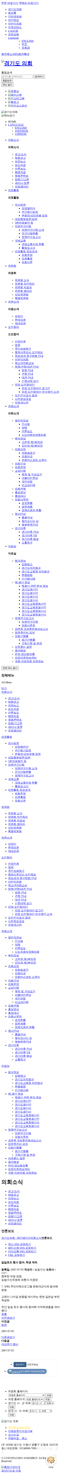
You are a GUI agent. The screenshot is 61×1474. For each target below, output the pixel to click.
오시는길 (13, 1434)
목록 (4, 1314)
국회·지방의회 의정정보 (29, 661)
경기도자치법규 (31, 568)
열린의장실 (21, 420)
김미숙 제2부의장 (32, 445)
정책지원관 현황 (31, 510)
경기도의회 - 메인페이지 (16, 1237)
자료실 (12, 546)
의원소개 (13, 301)
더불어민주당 (30, 478)
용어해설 (20, 650)
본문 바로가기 (9, 3)
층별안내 (27, 517)
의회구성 (20, 463)
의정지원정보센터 (26, 657)
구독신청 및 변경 (32, 643)
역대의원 (20, 323)
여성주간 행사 (9, 1344)
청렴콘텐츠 (21, 175)
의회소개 (13, 406)
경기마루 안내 (30, 531)
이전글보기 (8, 1317)
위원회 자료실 (23, 287)
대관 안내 (27, 377)
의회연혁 (20, 488)
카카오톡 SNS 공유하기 (22, 1251)
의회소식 (13, 140)
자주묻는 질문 (23, 647)
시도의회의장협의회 (34, 434)
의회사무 (27, 262)
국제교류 (20, 240)
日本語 (26, 47)
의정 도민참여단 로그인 (36, 388)
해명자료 (20, 172)
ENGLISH (28, 41)
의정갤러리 (21, 186)
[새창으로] (15, 94)
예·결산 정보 (22, 582)
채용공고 (20, 157)
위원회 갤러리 (23, 290)
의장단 (19, 316)
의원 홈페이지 (16, 1399)
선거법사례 (28, 578)
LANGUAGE (16, 124)
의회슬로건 (28, 452)
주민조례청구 (23, 348)
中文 (24, 44)
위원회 (12, 265)
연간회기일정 (30, 211)
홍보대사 (20, 496)
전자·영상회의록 (25, 654)
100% (15, 54)
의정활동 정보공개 (26, 251)
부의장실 (20, 438)
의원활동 (27, 258)
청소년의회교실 (24, 363)
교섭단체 (20, 470)
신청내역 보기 (30, 381)
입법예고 (27, 564)
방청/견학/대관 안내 (27, 366)
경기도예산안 (30, 589)
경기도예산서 (30, 596)
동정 (4, 1325)
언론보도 (20, 168)
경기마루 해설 (30, 539)
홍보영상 (20, 492)
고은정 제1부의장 (32, 442)
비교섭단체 (28, 485)
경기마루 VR (29, 535)
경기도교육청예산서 (34, 611)
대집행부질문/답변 (26, 219)
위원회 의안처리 (25, 283)
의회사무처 (21, 499)
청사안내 (20, 513)
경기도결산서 (30, 600)
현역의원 (20, 319)
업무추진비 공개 (25, 632)
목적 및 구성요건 (32, 474)
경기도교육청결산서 (34, 614)
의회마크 (27, 456)
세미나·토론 (22, 183)
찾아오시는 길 (30, 521)
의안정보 (13, 20)
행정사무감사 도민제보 (29, 352)
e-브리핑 (13, 30)
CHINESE (21, 134)
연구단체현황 (30, 233)
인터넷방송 (15, 16)
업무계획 (27, 506)
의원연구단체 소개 (33, 229)
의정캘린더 (28, 208)
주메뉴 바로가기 (29, 3)
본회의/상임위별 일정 (34, 215)
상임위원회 (21, 294)
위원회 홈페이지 (18, 1391)
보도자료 (20, 165)
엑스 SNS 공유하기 (19, 1244)
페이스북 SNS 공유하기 (22, 1247)
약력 (24, 427)
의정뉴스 (20, 161)
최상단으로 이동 (11, 1470)
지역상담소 (15, 27)
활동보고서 (28, 247)
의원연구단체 (23, 226)
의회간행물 (21, 636)
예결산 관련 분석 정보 (35, 585)
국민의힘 (27, 481)
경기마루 (20, 528)
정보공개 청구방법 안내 (29, 355)
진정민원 (20, 341)
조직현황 (27, 503)
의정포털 (13, 34)
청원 (17, 345)
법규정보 (20, 560)
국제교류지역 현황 (33, 244)
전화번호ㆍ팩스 (17, 1438)
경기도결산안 (30, 593)
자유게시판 (21, 402)
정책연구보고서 (31, 237)
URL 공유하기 (16, 1255)
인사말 (26, 424)
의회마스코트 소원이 (34, 460)
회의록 (12, 12)
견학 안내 (27, 373)
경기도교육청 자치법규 (35, 571)
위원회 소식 (22, 280)
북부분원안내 (30, 524)
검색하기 (39, 76)
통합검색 (6, 72)
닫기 (4, 688)
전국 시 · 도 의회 (18, 1410)
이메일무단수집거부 (20, 1431)
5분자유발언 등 (24, 222)
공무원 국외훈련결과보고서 (31, 629)
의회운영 (27, 255)
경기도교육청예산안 (34, 603)
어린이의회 (15, 23)
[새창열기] (13, 91)
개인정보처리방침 (19, 1427)
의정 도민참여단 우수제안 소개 (40, 391)
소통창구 (27, 542)
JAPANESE (21, 130)
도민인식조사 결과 (26, 395)
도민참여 (13, 327)
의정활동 (13, 190)
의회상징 (20, 449)
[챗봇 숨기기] (55, 1456)
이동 (49, 1395)
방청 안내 (27, 370)
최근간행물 (28, 639)
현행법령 (27, 575)
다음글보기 (8, 1337)
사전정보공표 (23, 399)
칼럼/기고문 (22, 179)
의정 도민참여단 (25, 384)
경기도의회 (15, 9)
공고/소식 (20, 154)
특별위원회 (21, 298)
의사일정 (20, 204)
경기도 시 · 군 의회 (19, 1403)
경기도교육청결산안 (34, 607)
